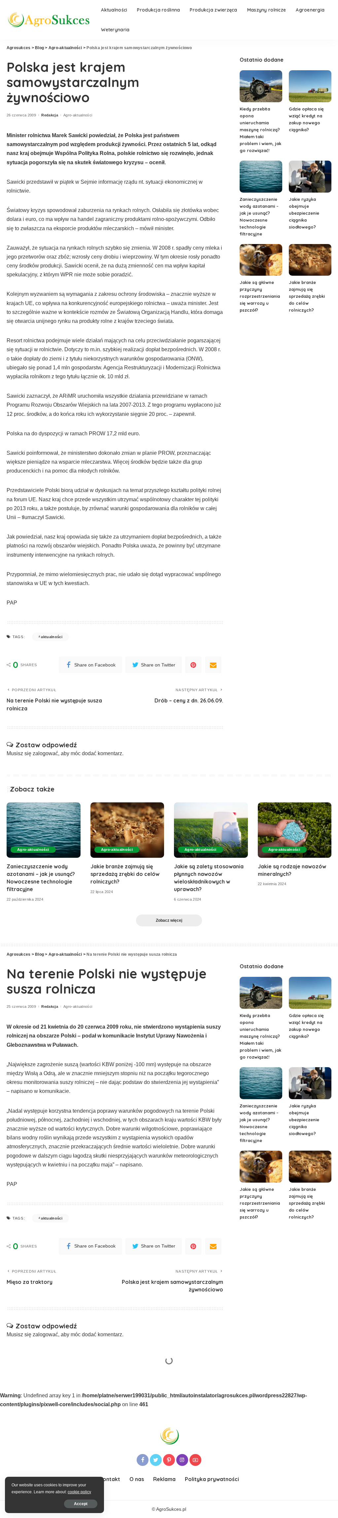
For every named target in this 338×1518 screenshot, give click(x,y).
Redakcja (49, 115)
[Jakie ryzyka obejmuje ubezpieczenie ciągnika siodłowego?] (310, 177)
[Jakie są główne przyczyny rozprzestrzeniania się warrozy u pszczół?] (261, 260)
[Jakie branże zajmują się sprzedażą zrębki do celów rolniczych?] (310, 260)
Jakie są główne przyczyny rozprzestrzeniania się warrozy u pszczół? (260, 296)
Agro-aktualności (77, 115)
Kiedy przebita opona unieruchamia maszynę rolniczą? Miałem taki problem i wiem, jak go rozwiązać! (260, 129)
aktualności (51, 637)
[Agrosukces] (49, 20)
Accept (80, 1504)
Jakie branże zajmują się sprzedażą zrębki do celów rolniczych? (307, 296)
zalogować (45, 753)
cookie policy (79, 1492)
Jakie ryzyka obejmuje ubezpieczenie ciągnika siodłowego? (304, 213)
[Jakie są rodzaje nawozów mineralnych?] (295, 830)
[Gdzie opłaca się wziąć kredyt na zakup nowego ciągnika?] (310, 86)
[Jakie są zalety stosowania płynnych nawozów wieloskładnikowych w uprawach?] (211, 830)
